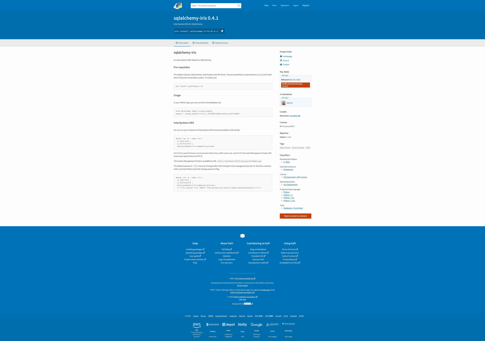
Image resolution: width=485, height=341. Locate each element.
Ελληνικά (242, 316)
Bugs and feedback (258, 249)
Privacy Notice (289, 259)
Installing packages (194, 249)
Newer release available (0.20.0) (292, 85)
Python (287, 192)
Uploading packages (194, 252)
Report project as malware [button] (295, 216)
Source (286, 60)
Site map (242, 299)
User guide (194, 256)
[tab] (182, 42)
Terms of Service (289, 249)
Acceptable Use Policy (289, 262)
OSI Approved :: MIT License (295, 177)
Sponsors (285, 5)
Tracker (286, 64)
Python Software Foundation (241, 292)
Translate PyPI (257, 256)
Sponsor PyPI (258, 259)
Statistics (227, 256)
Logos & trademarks (226, 259)
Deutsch (250, 316)
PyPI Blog (226, 249)
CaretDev (294, 115)
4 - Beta (287, 162)
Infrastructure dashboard (225, 252)
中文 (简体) (259, 316)
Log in (295, 5)
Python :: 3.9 (289, 197)
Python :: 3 (288, 195)
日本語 (210, 316)
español (195, 316)
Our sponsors (227, 262)
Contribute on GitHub (257, 252)
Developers (288, 169)
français (203, 316)
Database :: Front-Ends (293, 208)
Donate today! (242, 285)
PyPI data (285, 75)
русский (278, 316)
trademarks (265, 290)
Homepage (287, 56)
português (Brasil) (221, 316)
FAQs (195, 262)
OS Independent (290, 184)
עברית (285, 316)
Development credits (257, 262)
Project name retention (194, 259)
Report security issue (290, 252)
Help (266, 5)
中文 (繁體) (269, 316)
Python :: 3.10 (289, 200)
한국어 (301, 316)
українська (233, 316)
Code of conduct (289, 256)
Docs (274, 5)
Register (305, 5)
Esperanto (293, 316)
